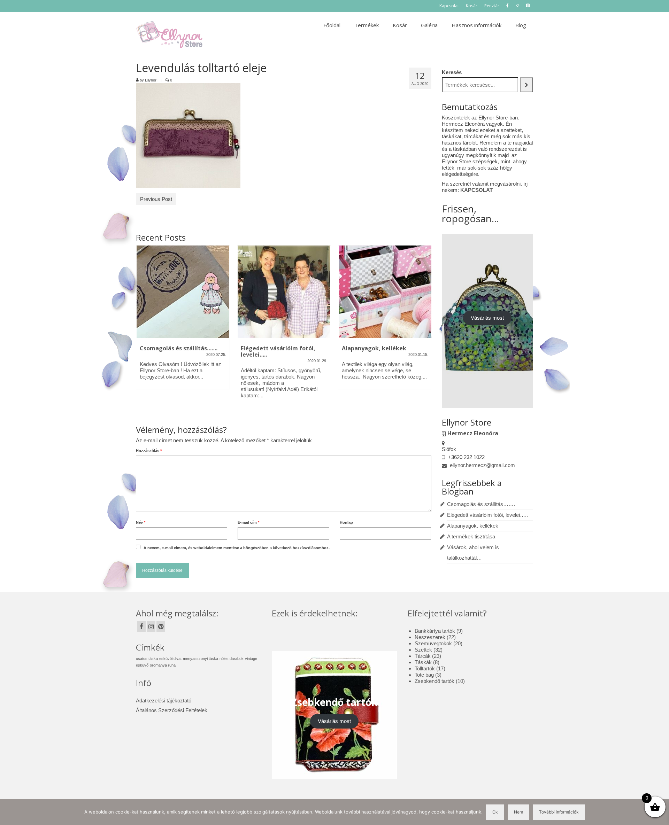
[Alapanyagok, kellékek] (385, 292)
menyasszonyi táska (200, 658)
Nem (518, 812)
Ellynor (150, 80)
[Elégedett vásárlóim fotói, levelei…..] (284, 292)
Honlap (346, 522)
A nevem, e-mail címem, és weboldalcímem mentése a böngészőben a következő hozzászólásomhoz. (237, 548)
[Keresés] (526, 84)
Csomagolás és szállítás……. (481, 504)
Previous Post (156, 199)
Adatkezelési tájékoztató (163, 700)
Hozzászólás (149, 451)
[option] (182, 320)
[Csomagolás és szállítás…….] (183, 292)
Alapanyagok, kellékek (472, 526)
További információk (559, 812)
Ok (495, 812)
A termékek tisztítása (471, 536)
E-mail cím (248, 522)
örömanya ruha (163, 665)
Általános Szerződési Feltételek (171, 710)
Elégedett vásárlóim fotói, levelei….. (487, 515)
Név (140, 522)
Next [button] (425, 330)
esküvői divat (170, 658)
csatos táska (147, 658)
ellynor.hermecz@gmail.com (481, 465)
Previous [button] (142, 330)
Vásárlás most (487, 318)
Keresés (452, 72)
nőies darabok (232, 658)
